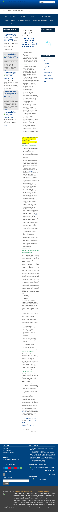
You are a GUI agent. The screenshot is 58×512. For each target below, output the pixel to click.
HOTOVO (34, 418)
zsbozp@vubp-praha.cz (43, 491)
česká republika (33, 416)
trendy (27, 416)
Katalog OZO (6, 457)
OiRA (36, 214)
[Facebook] (4, 468)
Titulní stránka (12, 10)
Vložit (6, 483)
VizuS (4, 455)
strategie (26, 418)
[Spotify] (21, 468)
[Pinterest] (15, 468)
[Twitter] (7, 468)
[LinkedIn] (18, 468)
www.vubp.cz (52, 474)
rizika (30, 159)
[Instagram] (12, 468)
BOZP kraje (5, 448)
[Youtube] (9, 468)
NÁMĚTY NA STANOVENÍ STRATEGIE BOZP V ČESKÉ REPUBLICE (29, 42)
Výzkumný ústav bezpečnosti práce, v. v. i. (25, 491)
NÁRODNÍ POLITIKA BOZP (24, 10)
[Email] (4, 474)
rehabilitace (30, 171)
